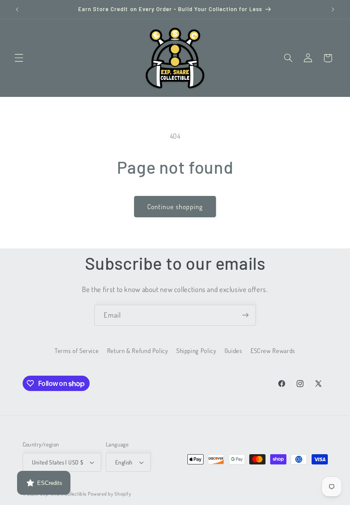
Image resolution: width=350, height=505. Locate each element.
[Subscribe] (245, 315)
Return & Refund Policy (137, 350)
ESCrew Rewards (273, 350)
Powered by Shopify (109, 493)
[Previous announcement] (17, 9)
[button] (19, 58)
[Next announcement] (333, 9)
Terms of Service (77, 350)
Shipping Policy (196, 350)
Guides (233, 350)
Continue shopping (175, 206)
